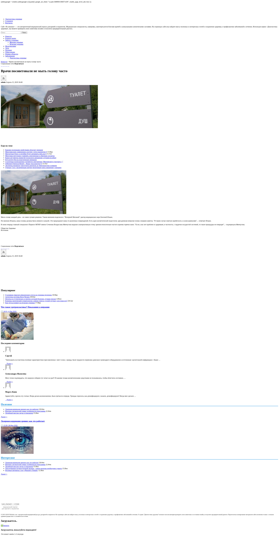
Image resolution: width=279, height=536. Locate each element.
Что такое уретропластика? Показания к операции (25, 307)
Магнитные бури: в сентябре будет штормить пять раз (25, 154)
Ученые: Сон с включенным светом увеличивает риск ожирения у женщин (33, 168)
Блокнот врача (10, 38)
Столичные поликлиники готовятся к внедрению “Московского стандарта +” (34, 162)
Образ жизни (10, 52)
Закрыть (5, 526)
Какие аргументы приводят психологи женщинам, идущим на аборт (30, 158)
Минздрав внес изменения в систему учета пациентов (25, 152)
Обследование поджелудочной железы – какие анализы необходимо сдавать (33, 468)
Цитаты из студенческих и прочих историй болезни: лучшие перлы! (30, 299)
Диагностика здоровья (13, 19)
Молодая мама (10, 46)
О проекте (9, 21)
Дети (7, 48)
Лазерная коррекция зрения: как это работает (22, 409)
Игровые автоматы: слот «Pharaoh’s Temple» (21, 470)
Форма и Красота (11, 54)
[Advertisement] (139, 135)
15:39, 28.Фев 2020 (9, 425)
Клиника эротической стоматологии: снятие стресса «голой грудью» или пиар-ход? (36, 301)
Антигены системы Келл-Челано (17, 297)
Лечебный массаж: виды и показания (19, 413)
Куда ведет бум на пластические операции (21, 160)
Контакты (9, 23)
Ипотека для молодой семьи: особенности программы (25, 411)
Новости (8, 36)
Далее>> (9, 364)
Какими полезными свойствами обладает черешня (24, 150)
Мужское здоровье (16, 44)
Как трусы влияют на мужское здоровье (20, 303)
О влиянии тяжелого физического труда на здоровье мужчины (28, 295)
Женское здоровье (16, 42)
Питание (8, 50)
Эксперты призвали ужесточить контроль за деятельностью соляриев (31, 166)
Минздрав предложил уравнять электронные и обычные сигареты (30, 156)
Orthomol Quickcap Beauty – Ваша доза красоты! (23, 164)
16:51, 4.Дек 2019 (8, 311)
